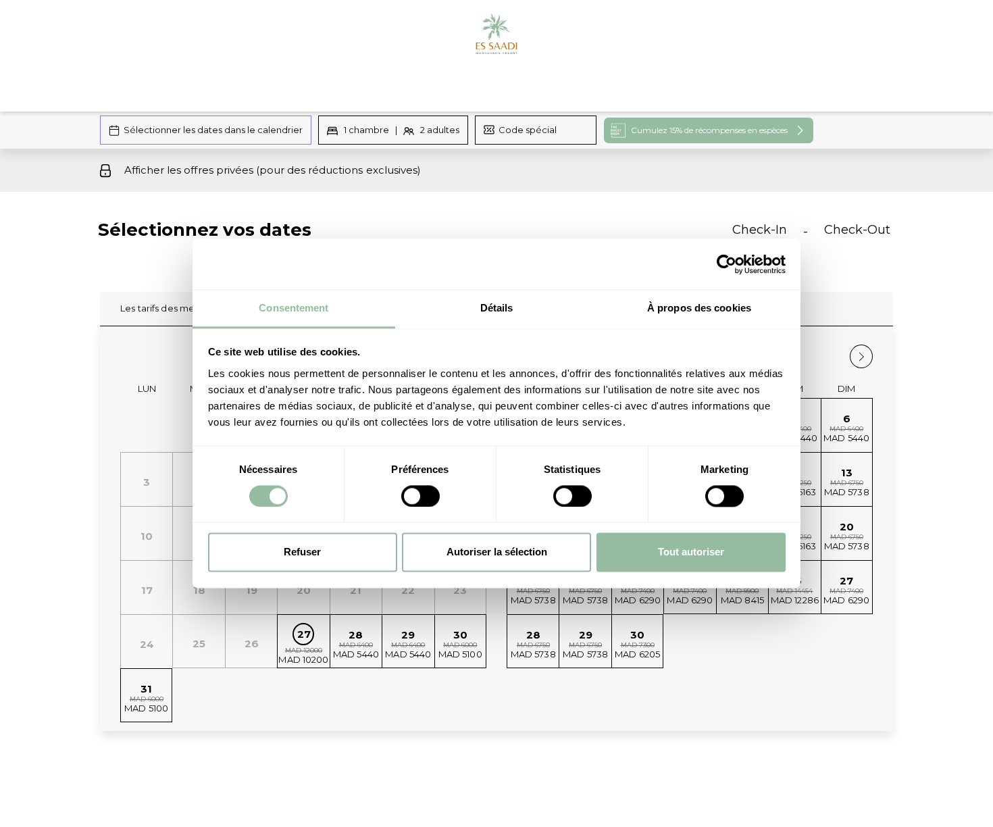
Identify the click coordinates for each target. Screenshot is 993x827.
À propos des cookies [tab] (699, 308)
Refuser (302, 552)
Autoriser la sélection (497, 552)
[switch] (420, 496)
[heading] (362, 235)
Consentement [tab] (293, 308)
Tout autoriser (691, 552)
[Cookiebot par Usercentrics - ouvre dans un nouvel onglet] (726, 264)
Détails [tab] (496, 308)
